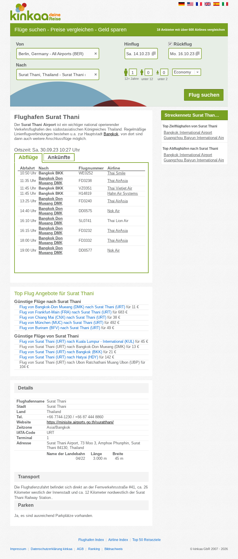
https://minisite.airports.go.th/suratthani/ (80, 422)
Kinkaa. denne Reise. (37, 12)
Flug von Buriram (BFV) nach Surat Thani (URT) (59, 328)
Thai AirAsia (117, 180)
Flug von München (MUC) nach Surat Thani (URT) (61, 322)
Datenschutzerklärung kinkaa (51, 549)
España (216, 4)
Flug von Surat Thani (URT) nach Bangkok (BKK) (60, 352)
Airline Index (118, 540)
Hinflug (131, 44)
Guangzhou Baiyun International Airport (196, 138)
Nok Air (113, 211)
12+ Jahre (132, 78)
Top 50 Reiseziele (146, 540)
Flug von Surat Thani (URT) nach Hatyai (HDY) (58, 357)
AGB (80, 549)
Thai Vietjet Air (119, 188)
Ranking (94, 549)
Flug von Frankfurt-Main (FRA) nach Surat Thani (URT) (65, 312)
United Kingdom (208, 4)
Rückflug (183, 44)
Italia (225, 4)
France (199, 4)
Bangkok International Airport (188, 132)
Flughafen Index (91, 540)
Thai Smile (116, 173)
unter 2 (162, 79)
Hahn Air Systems (122, 193)
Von (20, 44)
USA (190, 4)
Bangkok (111, 134)
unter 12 (147, 79)
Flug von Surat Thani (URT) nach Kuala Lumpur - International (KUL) (76, 341)
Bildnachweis (113, 549)
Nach (21, 64)
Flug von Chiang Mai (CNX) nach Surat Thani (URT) (62, 317)
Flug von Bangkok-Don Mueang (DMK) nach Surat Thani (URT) (72, 307)
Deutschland (181, 4)
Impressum (18, 549)
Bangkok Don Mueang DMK (51, 180)
